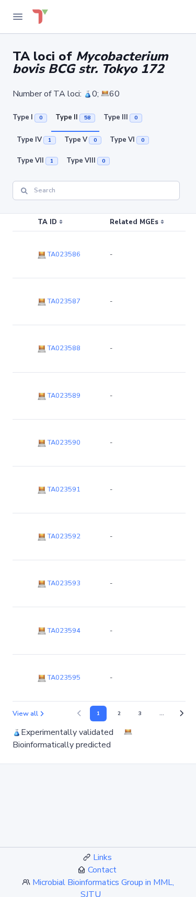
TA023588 (63, 348)
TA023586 (63, 254)
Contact (102, 870)
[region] (98, 458)
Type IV (34, 139)
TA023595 (63, 677)
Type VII (35, 160)
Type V (80, 139)
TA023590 (63, 442)
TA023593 (63, 583)
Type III (120, 117)
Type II (72, 117)
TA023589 (63, 395)
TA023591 (63, 489)
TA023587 (63, 301)
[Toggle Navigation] (17, 16)
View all (25, 713)
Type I (27, 117)
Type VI (127, 139)
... (161, 713)
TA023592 (63, 536)
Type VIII (85, 160)
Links (102, 857)
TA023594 (63, 630)
